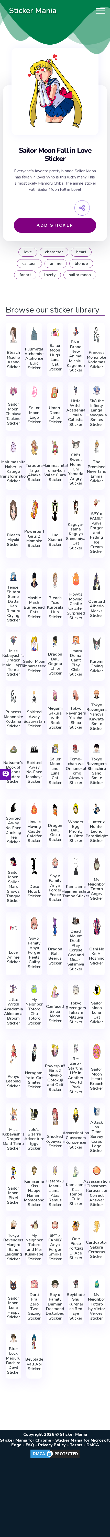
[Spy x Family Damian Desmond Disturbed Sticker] (55, 1284)
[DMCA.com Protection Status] (55, 1457)
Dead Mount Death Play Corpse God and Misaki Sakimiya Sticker (75, 950)
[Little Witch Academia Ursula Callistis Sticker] (76, 390)
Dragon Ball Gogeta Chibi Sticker (55, 664)
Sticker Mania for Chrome (25, 1440)
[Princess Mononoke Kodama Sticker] (13, 697)
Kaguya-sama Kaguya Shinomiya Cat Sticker (75, 536)
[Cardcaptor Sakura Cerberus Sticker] (97, 1227)
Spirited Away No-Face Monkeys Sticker (34, 772)
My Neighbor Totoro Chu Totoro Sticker (34, 1011)
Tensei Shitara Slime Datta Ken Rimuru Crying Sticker (13, 604)
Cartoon (29, 263)
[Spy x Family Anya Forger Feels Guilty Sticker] (34, 923)
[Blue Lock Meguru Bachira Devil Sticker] (13, 1338)
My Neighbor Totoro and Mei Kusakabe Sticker (34, 1247)
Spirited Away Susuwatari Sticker (34, 719)
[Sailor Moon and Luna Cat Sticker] (55, 748)
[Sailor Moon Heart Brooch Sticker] (97, 1051)
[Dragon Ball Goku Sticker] (55, 810)
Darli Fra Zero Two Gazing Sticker (34, 1306)
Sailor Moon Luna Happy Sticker (13, 1308)
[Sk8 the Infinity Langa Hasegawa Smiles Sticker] (97, 390)
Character (54, 252)
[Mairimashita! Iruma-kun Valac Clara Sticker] (55, 448)
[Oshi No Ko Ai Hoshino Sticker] (97, 926)
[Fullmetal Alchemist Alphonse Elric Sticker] (34, 333)
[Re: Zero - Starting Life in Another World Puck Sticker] (76, 1048)
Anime (55, 263)
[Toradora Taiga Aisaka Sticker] (34, 448)
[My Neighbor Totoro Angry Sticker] (97, 864)
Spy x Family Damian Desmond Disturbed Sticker (55, 1306)
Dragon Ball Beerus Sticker (55, 956)
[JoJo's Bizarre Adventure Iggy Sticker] (34, 1114)
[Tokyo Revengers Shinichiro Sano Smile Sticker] (97, 748)
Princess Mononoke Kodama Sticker (13, 719)
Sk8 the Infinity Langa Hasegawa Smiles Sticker (96, 413)
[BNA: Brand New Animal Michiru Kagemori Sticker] (76, 331)
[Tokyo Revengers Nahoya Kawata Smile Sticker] (97, 694)
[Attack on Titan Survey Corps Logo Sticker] (97, 1111)
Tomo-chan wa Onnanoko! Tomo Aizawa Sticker (76, 771)
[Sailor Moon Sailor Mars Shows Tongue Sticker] (13, 861)
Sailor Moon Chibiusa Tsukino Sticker (13, 414)
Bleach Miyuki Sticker (13, 540)
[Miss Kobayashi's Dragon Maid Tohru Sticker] (13, 1114)
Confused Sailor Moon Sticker (55, 1013)
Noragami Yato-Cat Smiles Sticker (34, 1080)
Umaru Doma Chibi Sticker (55, 415)
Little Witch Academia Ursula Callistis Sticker (75, 413)
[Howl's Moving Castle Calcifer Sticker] (34, 809)
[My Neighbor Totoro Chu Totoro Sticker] (34, 988)
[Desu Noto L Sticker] (34, 866)
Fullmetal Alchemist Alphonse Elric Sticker (34, 358)
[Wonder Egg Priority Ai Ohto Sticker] (76, 809)
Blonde (81, 263)
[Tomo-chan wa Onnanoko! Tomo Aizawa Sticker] (76, 748)
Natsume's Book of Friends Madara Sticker (13, 772)
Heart (81, 252)
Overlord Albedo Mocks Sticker (96, 608)
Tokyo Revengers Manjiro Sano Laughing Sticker (13, 1247)
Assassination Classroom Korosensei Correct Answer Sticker (96, 1193)
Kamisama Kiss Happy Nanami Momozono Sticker (34, 1193)
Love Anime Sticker (13, 957)
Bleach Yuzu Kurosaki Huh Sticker (55, 607)
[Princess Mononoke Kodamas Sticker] (97, 335)
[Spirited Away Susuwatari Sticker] (34, 697)
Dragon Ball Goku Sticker (55, 832)
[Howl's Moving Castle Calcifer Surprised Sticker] (76, 579)
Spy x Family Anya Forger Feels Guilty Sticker (34, 952)
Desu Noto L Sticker (34, 891)
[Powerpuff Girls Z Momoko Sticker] (34, 509)
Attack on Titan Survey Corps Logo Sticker (96, 1136)
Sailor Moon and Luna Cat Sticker (55, 771)
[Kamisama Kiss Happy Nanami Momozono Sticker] (34, 1170)
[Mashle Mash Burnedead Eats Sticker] (34, 580)
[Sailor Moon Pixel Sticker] (13, 1173)
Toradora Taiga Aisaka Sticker (34, 472)
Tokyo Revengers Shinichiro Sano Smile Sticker (96, 771)
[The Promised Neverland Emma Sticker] (97, 447)
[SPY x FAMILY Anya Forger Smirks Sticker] (55, 1224)
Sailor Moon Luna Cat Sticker (96, 1012)
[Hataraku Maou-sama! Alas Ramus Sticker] (55, 1170)
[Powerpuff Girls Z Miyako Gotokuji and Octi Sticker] (55, 1050)
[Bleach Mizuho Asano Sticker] (13, 335)
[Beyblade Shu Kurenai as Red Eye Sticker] (76, 1284)
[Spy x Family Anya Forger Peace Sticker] (55, 863)
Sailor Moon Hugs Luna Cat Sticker (55, 357)
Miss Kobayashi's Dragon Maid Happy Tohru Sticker (13, 663)
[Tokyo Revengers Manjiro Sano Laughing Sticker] (13, 1224)
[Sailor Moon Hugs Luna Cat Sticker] (55, 332)
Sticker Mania (33, 10)
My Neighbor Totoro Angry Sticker (96, 889)
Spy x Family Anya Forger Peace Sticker (55, 888)
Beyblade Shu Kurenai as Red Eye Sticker (76, 1306)
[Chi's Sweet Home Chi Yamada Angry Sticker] (76, 444)
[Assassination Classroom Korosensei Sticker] (76, 1115)
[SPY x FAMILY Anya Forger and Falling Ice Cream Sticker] (97, 503)
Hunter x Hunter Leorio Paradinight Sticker (97, 831)
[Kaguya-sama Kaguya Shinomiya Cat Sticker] (76, 507)
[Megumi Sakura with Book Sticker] (55, 695)
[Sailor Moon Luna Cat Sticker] (97, 990)
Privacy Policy (52, 1445)
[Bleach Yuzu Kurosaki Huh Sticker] (55, 580)
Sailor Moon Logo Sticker (34, 415)
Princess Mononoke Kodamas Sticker (96, 359)
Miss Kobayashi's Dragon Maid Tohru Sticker (13, 1139)
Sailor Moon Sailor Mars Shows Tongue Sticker (13, 886)
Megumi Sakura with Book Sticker (55, 718)
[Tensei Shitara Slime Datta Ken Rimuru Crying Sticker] (13, 576)
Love (28, 252)
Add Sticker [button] (55, 225)
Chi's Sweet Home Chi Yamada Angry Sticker (75, 469)
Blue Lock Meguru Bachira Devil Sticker (13, 1361)
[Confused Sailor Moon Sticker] (55, 991)
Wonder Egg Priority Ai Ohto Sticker (75, 831)
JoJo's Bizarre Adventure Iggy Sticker (34, 1139)
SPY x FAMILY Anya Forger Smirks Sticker (55, 1247)
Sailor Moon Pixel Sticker (13, 1195)
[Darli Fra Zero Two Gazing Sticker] (34, 1284)
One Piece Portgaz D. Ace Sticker (76, 1248)
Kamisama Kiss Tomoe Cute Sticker (76, 1194)
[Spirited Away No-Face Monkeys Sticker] (34, 749)
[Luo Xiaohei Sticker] (55, 510)
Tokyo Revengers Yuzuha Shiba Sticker (76, 718)
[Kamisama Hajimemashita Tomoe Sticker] (76, 866)
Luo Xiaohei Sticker (55, 540)
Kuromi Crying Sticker (96, 666)
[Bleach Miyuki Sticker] (13, 510)
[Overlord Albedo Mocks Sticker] (97, 581)
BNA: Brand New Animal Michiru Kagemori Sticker (76, 356)
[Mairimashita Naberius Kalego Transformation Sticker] (13, 447)
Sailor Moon (80, 275)
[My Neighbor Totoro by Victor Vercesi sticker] (97, 1284)
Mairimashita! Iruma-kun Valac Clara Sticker (55, 472)
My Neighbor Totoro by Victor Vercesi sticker (96, 1306)
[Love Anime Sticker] (13, 927)
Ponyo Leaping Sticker (13, 1081)
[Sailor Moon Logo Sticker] (34, 392)
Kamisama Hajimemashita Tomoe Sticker (76, 891)
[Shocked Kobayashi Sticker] (55, 1116)
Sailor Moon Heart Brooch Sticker (96, 1079)
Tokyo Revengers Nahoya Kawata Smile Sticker (96, 717)
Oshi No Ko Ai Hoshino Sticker (96, 956)
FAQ (30, 1445)
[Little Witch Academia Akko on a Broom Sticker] (13, 988)
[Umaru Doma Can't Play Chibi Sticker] (76, 640)
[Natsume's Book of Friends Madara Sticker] (13, 749)
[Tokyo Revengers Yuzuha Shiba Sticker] (76, 695)
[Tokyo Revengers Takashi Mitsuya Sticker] (76, 990)
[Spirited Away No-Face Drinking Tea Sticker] (13, 807)
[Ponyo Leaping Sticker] (13, 1053)
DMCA (92, 1445)
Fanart (25, 275)
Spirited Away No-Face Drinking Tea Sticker (13, 830)
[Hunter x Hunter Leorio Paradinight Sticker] (97, 809)
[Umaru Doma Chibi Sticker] (55, 392)
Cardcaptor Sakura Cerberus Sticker (96, 1249)
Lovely (50, 275)
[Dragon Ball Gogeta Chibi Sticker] (55, 641)
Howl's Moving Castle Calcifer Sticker (34, 831)
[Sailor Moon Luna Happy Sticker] (13, 1285)
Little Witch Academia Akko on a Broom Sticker (13, 1011)
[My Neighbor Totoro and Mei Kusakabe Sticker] (34, 1224)
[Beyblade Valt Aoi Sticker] (34, 1341)
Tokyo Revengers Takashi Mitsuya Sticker (76, 1012)
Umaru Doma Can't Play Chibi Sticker (75, 663)
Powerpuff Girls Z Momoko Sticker (34, 538)
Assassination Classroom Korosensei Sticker (76, 1140)
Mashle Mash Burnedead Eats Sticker (34, 607)
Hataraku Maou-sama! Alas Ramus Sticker (55, 1193)
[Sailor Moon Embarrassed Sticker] (34, 644)
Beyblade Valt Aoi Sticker (34, 1364)
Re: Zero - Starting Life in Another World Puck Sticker (75, 1075)
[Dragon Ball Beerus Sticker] (55, 926)
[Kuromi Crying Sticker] (97, 644)
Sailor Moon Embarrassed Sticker (34, 666)
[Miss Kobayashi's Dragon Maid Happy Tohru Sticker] (13, 640)
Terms (76, 1445)
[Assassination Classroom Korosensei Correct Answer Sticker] (97, 1170)
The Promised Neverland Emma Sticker (96, 471)
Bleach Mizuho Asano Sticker (13, 359)
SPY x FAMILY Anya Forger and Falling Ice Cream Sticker (96, 532)
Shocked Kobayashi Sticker (55, 1141)
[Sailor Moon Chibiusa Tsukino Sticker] (13, 391)
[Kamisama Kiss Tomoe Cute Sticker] (76, 1172)
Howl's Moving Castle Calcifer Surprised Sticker (76, 606)
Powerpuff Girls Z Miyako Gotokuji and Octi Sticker (55, 1078)
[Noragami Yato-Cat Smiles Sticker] (34, 1052)
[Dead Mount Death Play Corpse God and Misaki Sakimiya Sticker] (76, 920)
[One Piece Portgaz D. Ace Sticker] (76, 1226)
